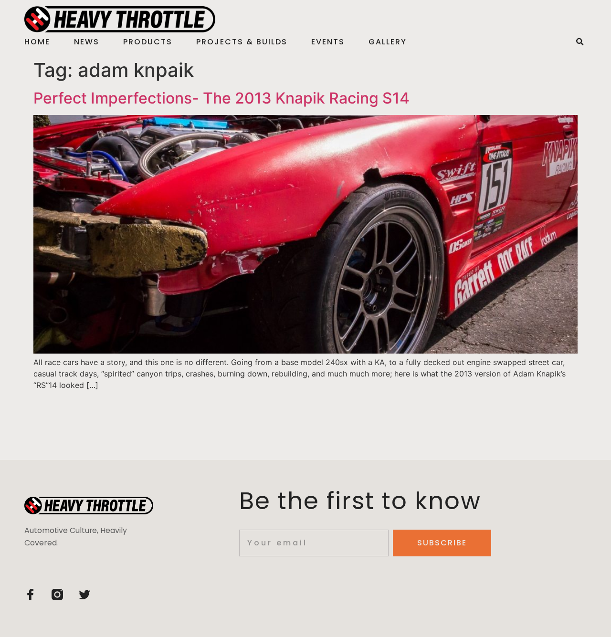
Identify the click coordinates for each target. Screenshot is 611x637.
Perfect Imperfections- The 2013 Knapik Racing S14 (221, 98)
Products (147, 41)
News (86, 41)
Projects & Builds (241, 41)
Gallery (388, 41)
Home (37, 41)
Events (328, 41)
